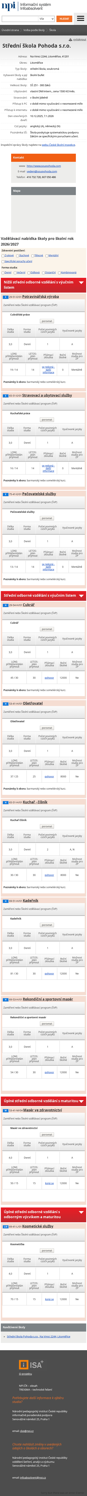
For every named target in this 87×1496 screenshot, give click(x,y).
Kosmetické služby (37, 1226)
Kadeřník (30, 900)
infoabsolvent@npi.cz (33, 1477)
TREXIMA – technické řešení (35, 1389)
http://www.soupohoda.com (44, 166)
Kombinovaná (68, 272)
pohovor (49, 677)
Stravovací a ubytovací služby (47, 395)
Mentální (53, 255)
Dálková (35, 272)
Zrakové (9, 255)
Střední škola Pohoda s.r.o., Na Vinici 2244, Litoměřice (38, 1336)
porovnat (47, 321)
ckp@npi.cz (27, 1431)
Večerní (21, 272)
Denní (8, 272)
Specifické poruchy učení (18, 261)
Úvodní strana (10, 30)
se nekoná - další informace (48, 369)
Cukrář (29, 604)
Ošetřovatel (33, 703)
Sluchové (24, 255)
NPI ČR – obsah (28, 1386)
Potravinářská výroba (40, 296)
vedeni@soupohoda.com (42, 171)
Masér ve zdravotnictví (42, 1110)
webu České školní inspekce (58, 145)
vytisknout (79, 39)
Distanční (50, 272)
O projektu (25, 1374)
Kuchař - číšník (35, 802)
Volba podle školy (34, 30)
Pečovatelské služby (39, 494)
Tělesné (38, 255)
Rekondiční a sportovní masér (48, 999)
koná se (49, 1183)
